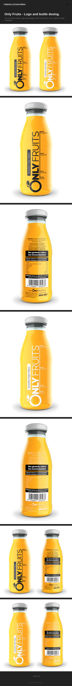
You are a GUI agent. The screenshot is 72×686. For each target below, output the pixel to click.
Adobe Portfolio (39, 682)
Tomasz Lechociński (15, 4)
